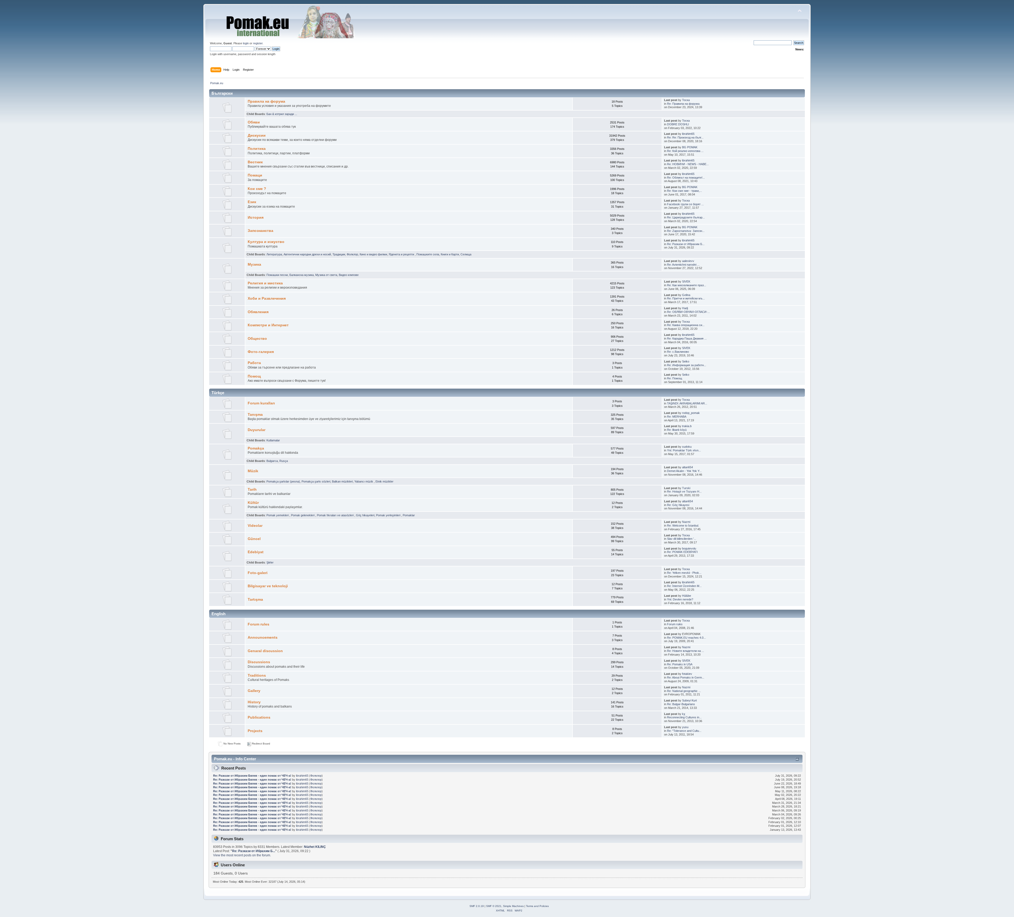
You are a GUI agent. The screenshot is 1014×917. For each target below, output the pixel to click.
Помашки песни (277, 274)
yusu (685, 727)
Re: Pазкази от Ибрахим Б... (686, 244)
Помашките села (427, 254)
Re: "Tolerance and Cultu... (684, 730)
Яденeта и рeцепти (402, 254)
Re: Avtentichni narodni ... (683, 264)
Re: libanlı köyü (677, 429)
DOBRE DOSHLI (678, 124)
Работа (254, 363)
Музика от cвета (326, 274)
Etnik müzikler (384, 481)
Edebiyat (256, 552)
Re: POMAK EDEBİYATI (682, 551)
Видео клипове (349, 274)
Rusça (283, 460)
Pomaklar (409, 515)
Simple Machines (513, 906)
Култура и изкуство (266, 242)
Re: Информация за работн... (686, 365)
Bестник (255, 162)
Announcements (263, 637)
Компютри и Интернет (268, 325)
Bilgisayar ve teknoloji (268, 586)
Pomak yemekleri (277, 515)
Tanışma (255, 415)
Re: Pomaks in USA (679, 664)
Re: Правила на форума (683, 103)
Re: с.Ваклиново (678, 351)
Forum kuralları (261, 403)
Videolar (255, 526)
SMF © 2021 (493, 906)
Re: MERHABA (676, 416)
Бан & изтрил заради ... (281, 114)
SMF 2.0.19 (477, 906)
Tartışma (255, 599)
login (246, 43)
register (257, 43)
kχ (683, 713)
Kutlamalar (273, 440)
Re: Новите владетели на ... (685, 650)
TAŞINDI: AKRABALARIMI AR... (687, 403)
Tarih (252, 489)
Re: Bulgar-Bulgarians (681, 704)
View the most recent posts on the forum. (242, 855)
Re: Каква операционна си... (686, 325)
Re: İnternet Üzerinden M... (684, 586)
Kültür (253, 503)
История (256, 217)
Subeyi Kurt (689, 700)
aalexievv (688, 260)
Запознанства (260, 231)
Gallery (254, 691)
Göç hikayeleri (365, 515)
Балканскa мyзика (301, 274)
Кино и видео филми (373, 254)
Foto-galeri (257, 573)
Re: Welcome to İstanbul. (683, 525)
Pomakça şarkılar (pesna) (283, 481)
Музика (254, 264)
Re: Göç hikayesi (678, 505)
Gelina (686, 295)
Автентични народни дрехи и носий (307, 254)
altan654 (687, 467)
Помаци (255, 175)
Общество (257, 339)
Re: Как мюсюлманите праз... (686, 285)
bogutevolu (689, 548)
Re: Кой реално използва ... (685, 150)
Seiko (685, 361)
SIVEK (686, 281)
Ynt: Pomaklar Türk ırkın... (684, 450)
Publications (259, 717)
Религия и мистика (265, 283)
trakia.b (687, 426)
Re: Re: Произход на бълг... (685, 137)
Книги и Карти (450, 254)
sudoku (687, 446)
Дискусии (257, 135)
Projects (255, 731)
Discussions (259, 662)
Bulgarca (272, 460)
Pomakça (256, 448)
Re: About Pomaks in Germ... (685, 677)
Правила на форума (266, 101)
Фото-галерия (261, 352)
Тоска (686, 100)
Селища (466, 254)
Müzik (253, 471)
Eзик (252, 202)
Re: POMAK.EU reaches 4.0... (686, 637)
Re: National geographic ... (684, 690)
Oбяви (254, 122)
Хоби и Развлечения (267, 298)
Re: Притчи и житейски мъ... (686, 298)
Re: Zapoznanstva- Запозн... (686, 230)
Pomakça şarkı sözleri (316, 481)
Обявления (258, 312)
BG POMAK (689, 147)
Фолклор (352, 254)
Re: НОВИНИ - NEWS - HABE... (688, 164)
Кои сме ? (257, 189)
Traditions (257, 675)
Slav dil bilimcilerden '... (681, 538)
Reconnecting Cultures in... (684, 717)
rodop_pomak (691, 412)
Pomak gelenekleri (303, 515)
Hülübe (686, 595)
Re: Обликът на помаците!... (686, 177)
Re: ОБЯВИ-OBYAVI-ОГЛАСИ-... (688, 311)
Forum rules (258, 624)
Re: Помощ (674, 378)
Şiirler (270, 562)
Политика (257, 149)
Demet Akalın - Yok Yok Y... (684, 470)
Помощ (254, 376)
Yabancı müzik (364, 481)
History (254, 702)
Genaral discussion (265, 651)
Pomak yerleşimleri (388, 515)
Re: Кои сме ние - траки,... (684, 190)
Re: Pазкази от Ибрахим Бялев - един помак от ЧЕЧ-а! (252, 775)
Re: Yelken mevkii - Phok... (684, 572)
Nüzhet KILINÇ (315, 847)
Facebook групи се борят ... (685, 204)
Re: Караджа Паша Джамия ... (687, 338)
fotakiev (687, 673)
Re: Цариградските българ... (686, 217)
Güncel (254, 539)
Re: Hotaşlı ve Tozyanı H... (684, 491)
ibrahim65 (688, 133)
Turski (686, 488)
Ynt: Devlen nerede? (680, 599)
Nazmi (686, 521)
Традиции (338, 254)
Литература (274, 254)
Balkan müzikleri (342, 481)
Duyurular (256, 430)
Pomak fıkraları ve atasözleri (335, 515)
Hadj (685, 308)
